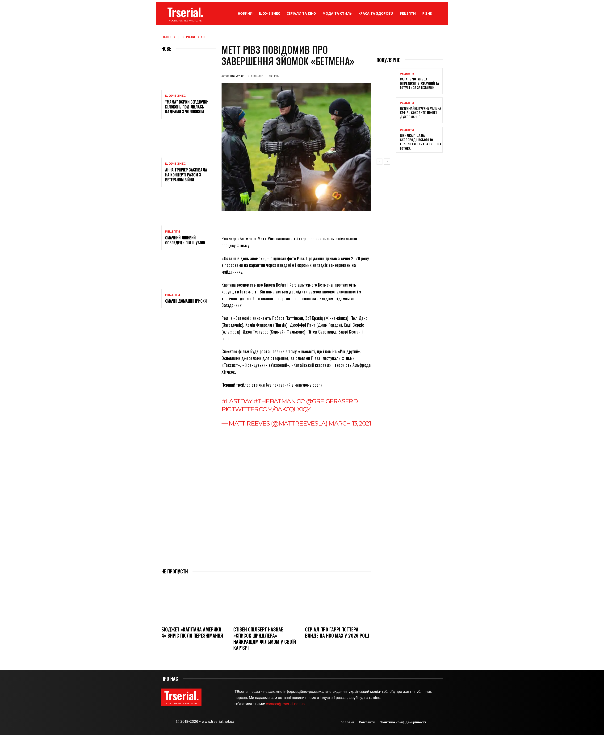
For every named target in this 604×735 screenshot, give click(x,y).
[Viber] (327, 221)
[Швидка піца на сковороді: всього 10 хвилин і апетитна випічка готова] (386, 139)
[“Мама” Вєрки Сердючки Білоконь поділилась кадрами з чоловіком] (188, 73)
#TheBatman (274, 401)
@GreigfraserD (331, 401)
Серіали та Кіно (195, 36)
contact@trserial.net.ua (286, 704)
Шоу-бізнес (175, 95)
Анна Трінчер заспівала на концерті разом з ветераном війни (186, 175)
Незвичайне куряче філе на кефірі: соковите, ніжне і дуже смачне (420, 112)
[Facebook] (262, 221)
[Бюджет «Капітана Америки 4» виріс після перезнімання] (194, 601)
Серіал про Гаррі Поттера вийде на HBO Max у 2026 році (337, 632)
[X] (273, 221)
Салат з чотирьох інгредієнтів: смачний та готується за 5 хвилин (419, 83)
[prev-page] (379, 162)
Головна (168, 36)
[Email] (305, 221)
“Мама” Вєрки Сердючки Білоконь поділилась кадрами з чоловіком (186, 107)
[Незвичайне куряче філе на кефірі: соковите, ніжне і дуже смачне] (386, 110)
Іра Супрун (237, 75)
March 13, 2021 (349, 423)
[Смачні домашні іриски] (188, 272)
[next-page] (387, 162)
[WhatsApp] (295, 221)
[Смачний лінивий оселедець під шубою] (188, 209)
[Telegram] (316, 221)
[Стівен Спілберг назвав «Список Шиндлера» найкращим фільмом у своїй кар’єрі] (266, 601)
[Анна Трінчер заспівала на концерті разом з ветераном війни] (188, 141)
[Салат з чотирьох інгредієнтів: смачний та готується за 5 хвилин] (386, 81)
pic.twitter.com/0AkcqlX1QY (266, 409)
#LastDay (237, 401)
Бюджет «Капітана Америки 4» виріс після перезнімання (192, 632)
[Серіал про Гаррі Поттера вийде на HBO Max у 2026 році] (338, 601)
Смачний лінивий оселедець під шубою (185, 240)
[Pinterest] (284, 221)
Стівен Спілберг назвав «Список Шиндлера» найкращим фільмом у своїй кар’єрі (264, 638)
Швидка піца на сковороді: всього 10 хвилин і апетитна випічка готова (420, 142)
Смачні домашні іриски (186, 301)
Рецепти (172, 231)
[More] (339, 221)
